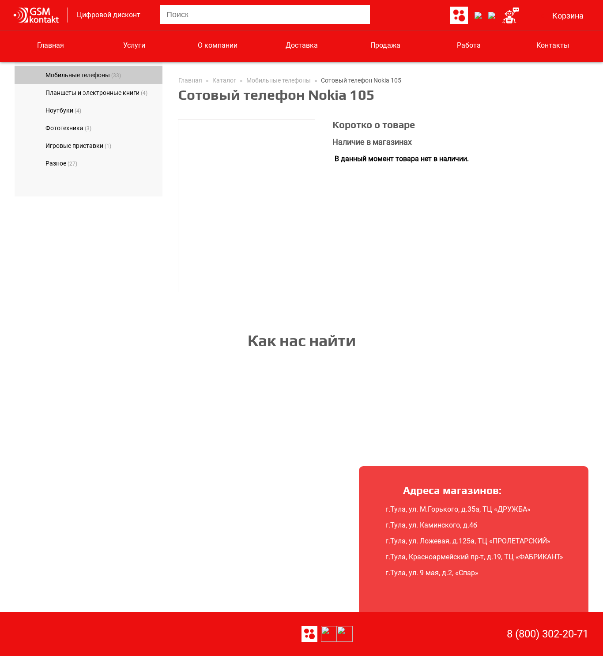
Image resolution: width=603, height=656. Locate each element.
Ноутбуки (63, 110)
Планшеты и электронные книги (96, 92)
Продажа (385, 45)
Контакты (552, 45)
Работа (469, 45)
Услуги (134, 45)
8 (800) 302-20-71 (547, 634)
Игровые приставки (78, 145)
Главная (50, 45)
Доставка (302, 45)
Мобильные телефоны (83, 75)
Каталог (224, 80)
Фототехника (68, 128)
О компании (217, 45)
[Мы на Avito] (459, 16)
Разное (61, 163)
